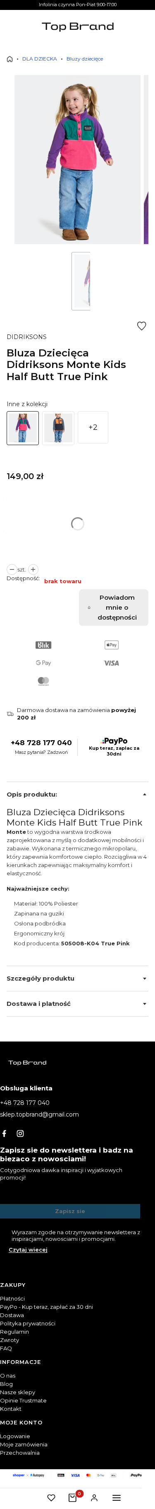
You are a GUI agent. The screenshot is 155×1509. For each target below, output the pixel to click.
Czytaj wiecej (28, 1249)
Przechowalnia (20, 1452)
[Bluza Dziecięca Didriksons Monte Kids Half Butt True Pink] (23, 428)
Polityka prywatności (27, 1323)
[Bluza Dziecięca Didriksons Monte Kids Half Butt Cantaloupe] (58, 428)
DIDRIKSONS (27, 337)
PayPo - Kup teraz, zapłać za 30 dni (46, 1306)
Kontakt (10, 1408)
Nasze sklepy (17, 1392)
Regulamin (14, 1331)
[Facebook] (4, 1133)
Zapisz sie (70, 1211)
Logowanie (15, 1436)
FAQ (6, 1348)
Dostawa (12, 1315)
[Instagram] (20, 1133)
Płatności (12, 1298)
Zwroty (9, 1340)
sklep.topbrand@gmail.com (39, 1114)
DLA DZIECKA (39, 59)
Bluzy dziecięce (85, 59)
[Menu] (117, 1498)
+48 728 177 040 (41, 743)
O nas (7, 1375)
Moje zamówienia (24, 1444)
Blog (6, 1384)
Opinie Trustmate (23, 1400)
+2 (93, 427)
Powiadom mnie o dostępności (117, 607)
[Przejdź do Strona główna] (10, 59)
